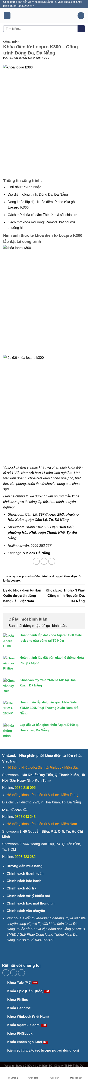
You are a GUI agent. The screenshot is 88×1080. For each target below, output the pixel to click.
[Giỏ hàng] (81, 15)
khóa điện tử (72, 576)
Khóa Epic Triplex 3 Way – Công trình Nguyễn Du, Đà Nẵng (65, 596)
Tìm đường (12, 1078)
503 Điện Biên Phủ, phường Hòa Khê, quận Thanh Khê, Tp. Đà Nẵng (42, 532)
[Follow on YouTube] (21, 972)
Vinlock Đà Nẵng (36, 553)
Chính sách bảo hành (24, 881)
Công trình (11, 41)
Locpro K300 (18, 207)
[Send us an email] (13, 972)
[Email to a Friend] (51, 561)
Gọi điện (54, 1078)
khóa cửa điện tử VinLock (42, 767)
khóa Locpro (11, 580)
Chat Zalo (33, 1078)
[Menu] (7, 15)
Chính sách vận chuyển (26, 911)
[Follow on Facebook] (5, 972)
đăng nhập (32, 626)
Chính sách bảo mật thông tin (30, 903)
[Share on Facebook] (36, 561)
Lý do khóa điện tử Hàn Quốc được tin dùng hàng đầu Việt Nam (22, 596)
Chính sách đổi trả (21, 888)
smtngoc (42, 58)
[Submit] (81, 28)
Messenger (76, 1078)
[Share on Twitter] (44, 561)
